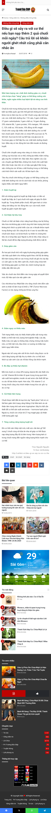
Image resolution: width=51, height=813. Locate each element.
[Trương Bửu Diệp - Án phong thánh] (25, 10)
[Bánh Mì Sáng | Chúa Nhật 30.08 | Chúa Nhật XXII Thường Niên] (8, 704)
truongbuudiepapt (10, 53)
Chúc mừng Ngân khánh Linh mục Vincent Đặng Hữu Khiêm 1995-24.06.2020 (13, 538)
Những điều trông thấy (28, 18)
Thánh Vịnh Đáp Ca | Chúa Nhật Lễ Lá (32, 629)
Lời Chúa (6, 741)
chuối (12, 457)
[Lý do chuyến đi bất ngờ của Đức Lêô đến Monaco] (8, 622)
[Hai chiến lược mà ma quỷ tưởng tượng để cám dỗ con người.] (13, 494)
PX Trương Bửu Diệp (10, 745)
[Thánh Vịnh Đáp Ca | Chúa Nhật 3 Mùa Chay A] (8, 645)
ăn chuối (19, 457)
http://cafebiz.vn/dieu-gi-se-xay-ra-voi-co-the (30, 453)
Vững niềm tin (14, 18)
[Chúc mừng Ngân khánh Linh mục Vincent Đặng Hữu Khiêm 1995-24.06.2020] (13, 525)
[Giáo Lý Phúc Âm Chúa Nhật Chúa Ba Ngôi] (8, 683)
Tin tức (5, 733)
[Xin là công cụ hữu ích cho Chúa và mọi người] (37, 494)
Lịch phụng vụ (8, 752)
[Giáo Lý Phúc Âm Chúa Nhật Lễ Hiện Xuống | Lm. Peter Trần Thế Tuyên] (8, 671)
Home (5, 18)
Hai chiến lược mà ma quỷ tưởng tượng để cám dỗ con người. (13, 507)
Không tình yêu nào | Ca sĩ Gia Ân (18, 2)
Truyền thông (8, 748)
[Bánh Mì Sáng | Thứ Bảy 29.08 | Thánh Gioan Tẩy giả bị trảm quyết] (8, 715)
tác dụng (27, 457)
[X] (12, 465)
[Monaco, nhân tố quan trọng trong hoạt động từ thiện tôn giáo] (8, 611)
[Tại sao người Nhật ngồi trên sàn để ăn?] (37, 525)
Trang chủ (8, 800)
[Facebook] (6, 465)
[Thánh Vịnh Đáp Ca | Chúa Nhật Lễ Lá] (8, 633)
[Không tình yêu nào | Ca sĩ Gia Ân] (8, 600)
